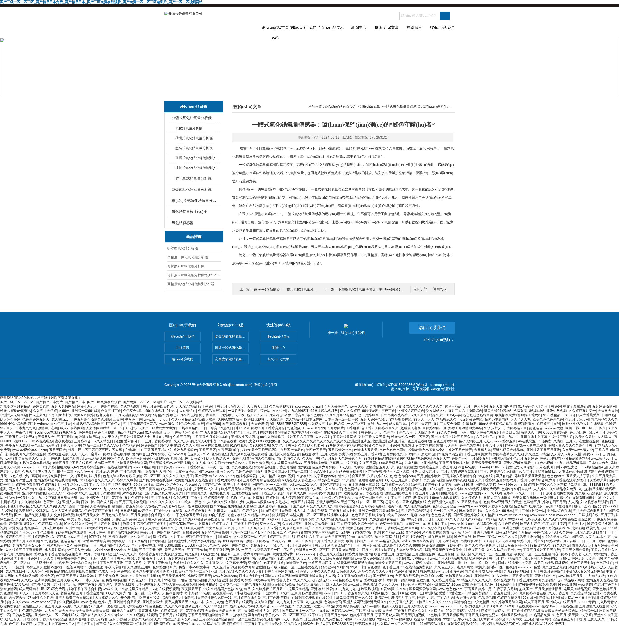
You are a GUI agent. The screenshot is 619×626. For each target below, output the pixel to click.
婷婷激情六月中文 (509, 619)
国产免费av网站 (263, 558)
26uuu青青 (587, 602)
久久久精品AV (84, 606)
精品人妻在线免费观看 (179, 584)
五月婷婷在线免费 (247, 597)
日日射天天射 (67, 497)
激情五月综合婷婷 (458, 576)
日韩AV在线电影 (41, 441)
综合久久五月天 (524, 471)
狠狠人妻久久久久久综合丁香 (570, 445)
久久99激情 (66, 506)
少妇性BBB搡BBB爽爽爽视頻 (115, 550)
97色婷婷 (413, 532)
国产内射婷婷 (530, 524)
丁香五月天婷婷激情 (454, 463)
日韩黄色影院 (249, 576)
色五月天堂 (441, 458)
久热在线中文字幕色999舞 (316, 476)
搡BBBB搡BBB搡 (231, 541)
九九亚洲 (342, 519)
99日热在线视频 (124, 610)
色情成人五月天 (365, 450)
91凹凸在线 (286, 558)
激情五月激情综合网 (132, 463)
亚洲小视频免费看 (517, 463)
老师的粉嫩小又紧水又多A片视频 (191, 541)
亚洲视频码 (160, 458)
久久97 (401, 589)
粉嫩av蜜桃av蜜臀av (15, 411)
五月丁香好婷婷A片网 (523, 610)
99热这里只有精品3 (415, 584)
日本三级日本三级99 (363, 484)
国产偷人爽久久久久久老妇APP (104, 615)
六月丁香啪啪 (94, 554)
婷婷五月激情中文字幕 (465, 428)
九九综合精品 (581, 593)
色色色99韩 (555, 476)
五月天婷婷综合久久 (495, 471)
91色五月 (559, 615)
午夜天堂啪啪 (228, 450)
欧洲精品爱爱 (435, 593)
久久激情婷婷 (31, 502)
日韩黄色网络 (22, 615)
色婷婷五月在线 (548, 424)
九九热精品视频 (208, 624)
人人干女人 (109, 437)
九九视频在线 (242, 467)
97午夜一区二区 (218, 467)
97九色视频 (50, 541)
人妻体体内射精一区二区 (104, 428)
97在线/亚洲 (567, 584)
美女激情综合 (461, 532)
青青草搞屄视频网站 (122, 532)
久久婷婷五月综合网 (507, 602)
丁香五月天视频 (272, 493)
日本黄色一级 (229, 584)
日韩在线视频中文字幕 (515, 563)
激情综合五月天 (377, 467)
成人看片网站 (54, 550)
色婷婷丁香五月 (361, 615)
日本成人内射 (336, 584)
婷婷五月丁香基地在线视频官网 (58, 554)
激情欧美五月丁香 (388, 563)
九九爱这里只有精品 (15, 406)
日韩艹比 (88, 502)
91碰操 (40, 489)
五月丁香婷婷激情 (158, 441)
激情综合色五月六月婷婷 (317, 467)
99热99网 (515, 519)
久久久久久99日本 (499, 511)
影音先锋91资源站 (498, 411)
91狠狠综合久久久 (395, 484)
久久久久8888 (409, 545)
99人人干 (26, 593)
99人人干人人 (423, 419)
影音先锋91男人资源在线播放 (560, 471)
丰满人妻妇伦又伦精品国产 (220, 432)
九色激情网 (8, 593)
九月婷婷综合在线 (532, 593)
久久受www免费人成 (577, 450)
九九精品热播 (595, 576)
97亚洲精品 (428, 463)
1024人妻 (453, 415)
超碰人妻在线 (170, 445)
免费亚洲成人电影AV (443, 502)
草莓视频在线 (588, 515)
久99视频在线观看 (143, 615)
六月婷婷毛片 (486, 437)
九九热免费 (313, 602)
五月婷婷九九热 (395, 454)
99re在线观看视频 (445, 497)
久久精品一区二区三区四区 (492, 554)
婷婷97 (414, 454)
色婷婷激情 (402, 571)
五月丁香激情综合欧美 (181, 432)
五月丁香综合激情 (446, 424)
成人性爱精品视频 (417, 506)
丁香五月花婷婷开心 (20, 437)
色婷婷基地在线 (50, 524)
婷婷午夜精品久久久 (508, 454)
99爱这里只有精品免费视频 (467, 593)
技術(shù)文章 (387, 27)
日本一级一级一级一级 (341, 419)
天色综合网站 (172, 593)
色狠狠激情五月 (382, 550)
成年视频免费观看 (559, 493)
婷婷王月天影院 (582, 563)
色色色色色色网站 (392, 450)
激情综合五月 (241, 550)
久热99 (168, 515)
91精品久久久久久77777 (433, 602)
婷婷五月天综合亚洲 (236, 489)
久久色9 (140, 541)
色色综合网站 (133, 411)
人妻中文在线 (185, 471)
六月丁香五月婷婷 (397, 497)
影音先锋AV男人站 (14, 584)
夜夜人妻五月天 (176, 602)
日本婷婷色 (156, 541)
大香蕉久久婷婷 (140, 619)
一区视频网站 (73, 567)
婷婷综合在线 (58, 454)
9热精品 (383, 619)
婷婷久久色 (169, 528)
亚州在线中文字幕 (533, 437)
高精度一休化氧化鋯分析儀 (187, 257)
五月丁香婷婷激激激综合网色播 (354, 524)
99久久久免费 (447, 432)
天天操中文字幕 (580, 615)
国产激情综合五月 (235, 424)
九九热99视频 (298, 411)
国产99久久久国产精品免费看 (558, 484)
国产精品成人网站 (570, 580)
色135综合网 (486, 524)
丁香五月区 (207, 450)
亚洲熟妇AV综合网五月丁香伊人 (97, 424)
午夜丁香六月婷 (505, 589)
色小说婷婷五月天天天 (476, 441)
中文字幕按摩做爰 (576, 406)
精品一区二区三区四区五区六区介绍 (95, 450)
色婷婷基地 (169, 610)
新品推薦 (194, 236)
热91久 (473, 610)
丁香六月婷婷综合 (52, 619)
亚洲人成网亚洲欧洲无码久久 (365, 602)
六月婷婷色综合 (209, 484)
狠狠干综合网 (294, 415)
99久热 (513, 484)
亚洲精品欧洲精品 (575, 458)
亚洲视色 (15, 528)
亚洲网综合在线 (559, 511)
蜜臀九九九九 (508, 437)
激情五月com (261, 545)
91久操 (284, 593)
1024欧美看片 (91, 528)
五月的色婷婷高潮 (214, 532)
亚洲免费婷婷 (343, 597)
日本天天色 (90, 580)
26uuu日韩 (459, 584)
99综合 (308, 624)
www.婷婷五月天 (570, 576)
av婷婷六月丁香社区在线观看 (160, 511)
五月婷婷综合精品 (414, 511)
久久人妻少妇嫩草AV (66, 511)
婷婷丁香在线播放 (116, 454)
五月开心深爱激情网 (104, 493)
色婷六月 (104, 602)
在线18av (549, 606)
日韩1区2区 (240, 428)
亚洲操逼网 (575, 528)
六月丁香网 (214, 558)
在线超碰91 (133, 450)
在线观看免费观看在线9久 (311, 597)
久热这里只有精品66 (286, 463)
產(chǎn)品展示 (331, 27)
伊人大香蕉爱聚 (588, 415)
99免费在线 (462, 537)
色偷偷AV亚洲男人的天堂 (503, 502)
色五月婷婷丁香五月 (274, 537)
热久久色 (227, 471)
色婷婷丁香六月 (561, 437)
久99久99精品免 (230, 419)
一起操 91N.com (462, 524)
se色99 (10, 458)
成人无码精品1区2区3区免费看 (42, 589)
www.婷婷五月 (505, 441)
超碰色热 (67, 593)
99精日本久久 (540, 545)
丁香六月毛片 (135, 563)
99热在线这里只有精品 (495, 476)
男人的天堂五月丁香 (30, 519)
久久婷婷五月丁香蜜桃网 (24, 550)
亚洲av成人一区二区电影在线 (56, 615)
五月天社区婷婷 (51, 528)
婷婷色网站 (359, 519)
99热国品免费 (540, 615)
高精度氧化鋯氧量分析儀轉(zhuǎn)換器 (232, 359)
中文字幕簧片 (264, 580)
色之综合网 (578, 432)
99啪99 (429, 563)
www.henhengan (156, 419)
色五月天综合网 (577, 419)
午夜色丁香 (133, 419)
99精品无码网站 (390, 463)
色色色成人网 (441, 515)
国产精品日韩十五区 (45, 584)
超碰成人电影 (410, 428)
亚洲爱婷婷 (266, 506)
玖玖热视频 (369, 589)
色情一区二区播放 (241, 619)
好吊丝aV (328, 567)
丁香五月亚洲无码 (503, 593)
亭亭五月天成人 (17, 445)
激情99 (471, 624)
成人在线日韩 (15, 571)
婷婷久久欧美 (127, 480)
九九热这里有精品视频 (413, 550)
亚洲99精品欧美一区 (407, 593)
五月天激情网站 (63, 406)
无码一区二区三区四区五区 (250, 532)
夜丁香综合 (207, 415)
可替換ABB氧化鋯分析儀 (185, 266)
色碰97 (506, 489)
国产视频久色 (383, 576)
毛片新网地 (465, 567)
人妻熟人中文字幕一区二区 (54, 624)
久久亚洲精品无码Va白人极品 (193, 419)
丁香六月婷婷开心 (227, 480)
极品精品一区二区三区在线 (354, 424)
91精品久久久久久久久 (474, 580)
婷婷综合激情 (374, 580)
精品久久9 (436, 415)
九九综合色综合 (291, 528)
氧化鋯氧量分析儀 (188, 128)
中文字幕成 (214, 528)
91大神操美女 (417, 558)
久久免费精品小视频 (337, 619)
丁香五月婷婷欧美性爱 (157, 406)
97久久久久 (418, 415)
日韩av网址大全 (566, 467)
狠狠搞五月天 (474, 550)
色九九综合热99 (115, 476)
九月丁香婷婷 (551, 406)
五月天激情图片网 (502, 406)
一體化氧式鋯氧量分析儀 (192, 178)
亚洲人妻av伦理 (316, 524)
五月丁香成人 (161, 497)
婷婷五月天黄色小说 (587, 558)
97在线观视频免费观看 (482, 489)
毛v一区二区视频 (503, 567)
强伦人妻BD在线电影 (428, 489)
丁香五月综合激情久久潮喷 (90, 419)
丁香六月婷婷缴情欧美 (207, 497)
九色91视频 (286, 476)
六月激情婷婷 (42, 563)
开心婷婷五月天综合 (191, 515)
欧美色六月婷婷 (138, 458)
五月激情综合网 (423, 554)
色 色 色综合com (402, 476)
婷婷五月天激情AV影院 (44, 567)
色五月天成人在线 (58, 606)
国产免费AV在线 (143, 545)
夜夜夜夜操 (63, 441)
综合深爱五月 (384, 554)
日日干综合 (208, 428)
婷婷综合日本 (81, 563)
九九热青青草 (607, 602)
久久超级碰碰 (292, 524)
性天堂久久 (37, 415)
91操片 (172, 411)
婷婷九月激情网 (268, 619)
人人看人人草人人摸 (566, 454)
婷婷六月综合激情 (251, 567)
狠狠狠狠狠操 (524, 424)
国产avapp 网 (208, 471)
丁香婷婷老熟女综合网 (401, 528)
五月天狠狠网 (452, 615)
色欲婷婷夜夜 (456, 480)
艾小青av (503, 576)
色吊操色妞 (219, 454)
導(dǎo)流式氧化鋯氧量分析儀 (194, 200)
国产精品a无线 (393, 532)
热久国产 (526, 589)
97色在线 (16, 476)
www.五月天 (439, 558)
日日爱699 (128, 511)
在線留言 (414, 27)
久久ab (190, 484)
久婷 (51, 467)
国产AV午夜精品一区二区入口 (387, 471)
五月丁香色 (117, 619)
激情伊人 (238, 458)
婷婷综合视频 (264, 467)
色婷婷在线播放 (509, 597)
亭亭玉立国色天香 (575, 550)
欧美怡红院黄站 (507, 415)
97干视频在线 (423, 571)
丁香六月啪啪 (97, 619)
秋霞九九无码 (596, 528)
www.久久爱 (359, 406)
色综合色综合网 (579, 519)
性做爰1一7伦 (15, 497)
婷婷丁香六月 (531, 415)
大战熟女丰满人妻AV (160, 506)
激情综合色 (462, 602)
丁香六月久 (97, 484)
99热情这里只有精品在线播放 (348, 445)
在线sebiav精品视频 (268, 489)
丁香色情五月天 (370, 432)
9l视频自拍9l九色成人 (92, 571)
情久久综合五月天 (351, 476)
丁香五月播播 (286, 467)
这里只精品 (453, 406)
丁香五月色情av (336, 615)
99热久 (224, 428)
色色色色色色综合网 (478, 415)
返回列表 (440, 289)
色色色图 (155, 606)
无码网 (345, 532)
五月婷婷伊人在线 (231, 415)
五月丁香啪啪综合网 (530, 511)
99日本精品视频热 (324, 411)
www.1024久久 (306, 484)
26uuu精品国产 (283, 606)
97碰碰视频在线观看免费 (537, 584)
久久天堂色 (324, 519)
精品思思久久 (446, 419)
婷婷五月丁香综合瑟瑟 (268, 428)
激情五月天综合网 (25, 541)
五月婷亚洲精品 (159, 563)
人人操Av (540, 489)
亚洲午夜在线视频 (438, 537)
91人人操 (345, 467)
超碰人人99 (56, 493)
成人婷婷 (288, 497)
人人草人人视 (520, 419)
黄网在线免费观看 (214, 445)
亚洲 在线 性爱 (322, 589)
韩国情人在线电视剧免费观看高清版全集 (292, 576)
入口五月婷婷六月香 (85, 476)
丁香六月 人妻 (70, 445)
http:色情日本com (129, 432)
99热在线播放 (143, 484)
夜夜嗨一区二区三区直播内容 (536, 554)
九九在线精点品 (381, 406)
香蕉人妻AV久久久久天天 (295, 580)
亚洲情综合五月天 (126, 602)
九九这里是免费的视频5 (560, 567)
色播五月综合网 (482, 584)
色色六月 (406, 432)
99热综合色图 (188, 428)
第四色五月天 (316, 450)
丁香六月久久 (295, 445)
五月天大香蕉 (522, 576)
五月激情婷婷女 (429, 476)
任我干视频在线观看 (193, 506)
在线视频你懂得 (119, 467)
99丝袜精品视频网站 (415, 458)
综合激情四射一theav (32, 424)
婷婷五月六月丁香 (299, 437)
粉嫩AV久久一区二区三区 (410, 437)
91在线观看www (527, 606)
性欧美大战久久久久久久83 (545, 519)
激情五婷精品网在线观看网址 (56, 480)
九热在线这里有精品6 (247, 615)
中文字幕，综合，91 (82, 519)
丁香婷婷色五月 (515, 428)
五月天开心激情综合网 (582, 441)
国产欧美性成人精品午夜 (483, 571)
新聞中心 (359, 27)
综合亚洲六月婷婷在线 (540, 558)
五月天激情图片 (446, 541)
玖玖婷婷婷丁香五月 (484, 558)
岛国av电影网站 (496, 419)
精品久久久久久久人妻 (375, 571)
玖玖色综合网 (259, 463)
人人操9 (50, 610)
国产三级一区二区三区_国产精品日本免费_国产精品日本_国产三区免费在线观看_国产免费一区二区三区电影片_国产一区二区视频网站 (101, 2)
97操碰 (33, 597)
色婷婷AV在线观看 (212, 411)
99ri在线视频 (155, 411)
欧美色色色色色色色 (548, 419)
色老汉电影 (104, 415)
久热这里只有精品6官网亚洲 (319, 480)
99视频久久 (292, 624)
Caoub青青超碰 (555, 432)
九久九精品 (271, 610)
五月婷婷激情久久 (41, 537)
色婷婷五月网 (51, 484)
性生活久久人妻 (75, 484)
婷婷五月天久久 (462, 437)
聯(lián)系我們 (442, 27)
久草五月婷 (347, 432)
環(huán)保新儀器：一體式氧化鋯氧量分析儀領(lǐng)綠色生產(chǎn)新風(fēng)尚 (313, 289)
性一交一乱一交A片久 (144, 593)
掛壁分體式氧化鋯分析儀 (232, 348)
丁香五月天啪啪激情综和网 (208, 615)
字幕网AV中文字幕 (343, 463)
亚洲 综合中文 (545, 576)
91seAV (483, 467)
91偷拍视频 (238, 445)
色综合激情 (310, 454)
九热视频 (548, 580)
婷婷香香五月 (149, 554)
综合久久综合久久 (169, 484)
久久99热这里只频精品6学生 (175, 619)
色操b (304, 571)
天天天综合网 (505, 541)
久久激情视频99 (281, 406)
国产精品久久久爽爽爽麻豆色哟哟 (121, 624)
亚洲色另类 (510, 528)
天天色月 (451, 445)
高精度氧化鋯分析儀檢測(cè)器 (190, 284)
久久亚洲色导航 (224, 567)
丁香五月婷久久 (356, 593)
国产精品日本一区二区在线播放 (305, 610)
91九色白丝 (94, 567)
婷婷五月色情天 (460, 450)
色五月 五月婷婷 (525, 458)
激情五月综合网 (258, 411)
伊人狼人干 (46, 471)
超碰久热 (463, 554)
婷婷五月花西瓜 (320, 563)
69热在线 (289, 480)
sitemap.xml (439, 385)
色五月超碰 (445, 554)
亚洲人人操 (70, 502)
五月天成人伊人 (69, 580)
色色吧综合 (604, 563)
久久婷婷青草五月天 (267, 589)
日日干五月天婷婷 (591, 541)
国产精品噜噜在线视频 (156, 480)
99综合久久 (115, 458)
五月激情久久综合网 (594, 606)
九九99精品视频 (516, 571)
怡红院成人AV (67, 467)
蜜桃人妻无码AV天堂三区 (335, 502)
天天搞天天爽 (174, 550)
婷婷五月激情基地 (514, 615)
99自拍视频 (216, 515)
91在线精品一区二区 (558, 415)
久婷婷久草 (598, 480)
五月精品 (524, 532)
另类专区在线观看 (428, 445)
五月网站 (175, 558)
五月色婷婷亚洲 (136, 497)
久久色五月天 (61, 424)
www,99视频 (413, 563)
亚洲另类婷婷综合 (410, 411)
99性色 (182, 580)
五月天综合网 (108, 576)
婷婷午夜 (85, 432)
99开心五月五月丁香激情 (403, 480)
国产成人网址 (106, 502)
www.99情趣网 (144, 467)
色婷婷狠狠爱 (246, 476)
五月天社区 (576, 524)
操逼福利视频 (463, 484)
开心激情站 (128, 597)
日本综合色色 (598, 463)
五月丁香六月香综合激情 (125, 558)
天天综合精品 (186, 406)
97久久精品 (101, 441)
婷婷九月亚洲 (549, 597)
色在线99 (213, 424)
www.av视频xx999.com (29, 450)
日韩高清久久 (346, 571)
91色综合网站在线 (190, 424)
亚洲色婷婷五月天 (332, 484)
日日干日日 (535, 493)
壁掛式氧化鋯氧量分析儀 (194, 138)
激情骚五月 (421, 497)
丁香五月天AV (224, 406)
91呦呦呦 (469, 424)
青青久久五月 (582, 545)
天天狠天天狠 (466, 597)
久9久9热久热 (259, 445)
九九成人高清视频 (588, 493)
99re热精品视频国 (593, 467)
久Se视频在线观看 (594, 502)
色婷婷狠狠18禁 (165, 567)
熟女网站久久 (436, 411)
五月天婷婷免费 (315, 463)
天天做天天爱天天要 (486, 463)
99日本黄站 (522, 489)
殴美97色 (395, 506)
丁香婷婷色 (195, 467)
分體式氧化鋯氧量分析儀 (192, 118)
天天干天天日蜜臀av (86, 454)
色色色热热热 (470, 445)
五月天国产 (57, 450)
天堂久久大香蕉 (606, 615)
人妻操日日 (492, 528)
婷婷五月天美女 (88, 515)
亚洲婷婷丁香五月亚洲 (543, 450)
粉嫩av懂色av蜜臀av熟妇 (427, 450)
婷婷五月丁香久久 (530, 541)
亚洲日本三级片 (276, 471)
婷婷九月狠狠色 (185, 450)
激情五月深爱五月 (18, 480)
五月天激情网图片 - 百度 (350, 550)
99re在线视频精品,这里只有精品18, (373, 537)
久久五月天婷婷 (45, 411)
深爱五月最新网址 (310, 584)
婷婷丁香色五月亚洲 (108, 563)
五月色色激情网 (131, 471)
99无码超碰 (371, 411)
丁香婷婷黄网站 (345, 437)
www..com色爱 (529, 567)
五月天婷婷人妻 (415, 606)
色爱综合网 (76, 619)
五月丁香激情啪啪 (276, 597)
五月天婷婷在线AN (133, 606)
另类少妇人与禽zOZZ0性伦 (499, 624)
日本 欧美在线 (346, 493)
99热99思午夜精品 (457, 619)
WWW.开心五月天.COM (191, 454)
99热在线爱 (228, 441)
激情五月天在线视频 (601, 580)
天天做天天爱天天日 (220, 610)
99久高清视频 (456, 610)
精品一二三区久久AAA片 (101, 445)
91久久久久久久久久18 (165, 502)
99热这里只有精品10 (215, 554)
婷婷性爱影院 (349, 506)
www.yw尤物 (554, 428)
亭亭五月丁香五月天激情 (263, 624)
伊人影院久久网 (218, 458)
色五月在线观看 (407, 576)
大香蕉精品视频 (500, 506)
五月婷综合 (82, 441)
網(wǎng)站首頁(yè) (275, 31)
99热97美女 (68, 432)
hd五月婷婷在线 (470, 419)
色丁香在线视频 (371, 493)
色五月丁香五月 (606, 584)
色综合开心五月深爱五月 (470, 458)
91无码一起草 (528, 406)
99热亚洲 (18, 567)
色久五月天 (255, 415)
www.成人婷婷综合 (369, 558)
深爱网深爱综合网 (96, 541)
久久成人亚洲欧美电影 (38, 580)
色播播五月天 (32, 606)
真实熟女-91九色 (321, 493)
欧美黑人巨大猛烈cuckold (462, 528)
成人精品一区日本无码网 (304, 419)
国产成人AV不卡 (21, 489)
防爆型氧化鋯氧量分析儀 (232, 336)
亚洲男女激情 (152, 602)
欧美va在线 (186, 624)
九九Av (381, 424)
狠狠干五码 (582, 506)
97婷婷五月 (128, 489)
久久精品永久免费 (562, 489)
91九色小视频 (543, 463)
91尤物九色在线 (238, 497)
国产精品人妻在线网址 (588, 537)
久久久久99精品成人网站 (304, 489)
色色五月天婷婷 (20, 624)
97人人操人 (492, 428)
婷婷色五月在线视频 (181, 415)
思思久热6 (393, 502)
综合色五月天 (283, 545)
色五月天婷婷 (421, 424)
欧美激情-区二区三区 (145, 476)
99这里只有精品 (297, 589)
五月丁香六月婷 (475, 406)
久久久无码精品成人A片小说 (195, 441)
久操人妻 (411, 463)
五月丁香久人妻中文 (329, 541)
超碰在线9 (13, 454)
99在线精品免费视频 (416, 567)
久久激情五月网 (139, 567)
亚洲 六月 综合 (222, 571)
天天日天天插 (608, 411)
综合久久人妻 (270, 524)
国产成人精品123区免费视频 (543, 624)
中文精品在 (435, 610)
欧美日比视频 (254, 419)
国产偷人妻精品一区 (491, 484)
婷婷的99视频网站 (400, 580)
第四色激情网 (10, 493)
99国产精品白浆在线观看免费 (442, 624)
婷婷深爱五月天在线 (561, 541)
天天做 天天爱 (381, 610)
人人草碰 (152, 528)
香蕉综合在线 (415, 524)
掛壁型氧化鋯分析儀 (182, 248)
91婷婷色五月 (194, 558)
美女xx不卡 (591, 454)
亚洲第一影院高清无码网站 (378, 511)
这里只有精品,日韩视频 (551, 563)
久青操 (558, 441)
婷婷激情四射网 (434, 545)
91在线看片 (563, 506)
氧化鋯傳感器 (182, 223)
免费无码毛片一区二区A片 (273, 550)
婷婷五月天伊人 (493, 610)
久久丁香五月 (558, 593)
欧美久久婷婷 (585, 437)
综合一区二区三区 (369, 502)
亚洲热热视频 (556, 411)
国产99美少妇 (410, 519)
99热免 (82, 506)
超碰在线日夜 (124, 584)
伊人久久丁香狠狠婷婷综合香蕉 (64, 558)
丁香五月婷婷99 (528, 580)
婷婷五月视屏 (104, 432)
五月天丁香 (85, 624)
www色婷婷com (225, 576)
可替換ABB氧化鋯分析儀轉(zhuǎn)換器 (194, 275)
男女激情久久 (28, 458)
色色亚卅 (284, 506)
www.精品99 (315, 428)
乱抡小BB (97, 558)
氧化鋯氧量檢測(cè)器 (189, 212)
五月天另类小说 (173, 576)
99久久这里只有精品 (340, 415)
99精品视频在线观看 (71, 532)
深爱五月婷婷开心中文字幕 (431, 484)
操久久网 (279, 411)
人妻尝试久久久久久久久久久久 (419, 406)
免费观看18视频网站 (529, 411)
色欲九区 (423, 580)
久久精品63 (129, 406)
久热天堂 (29, 471)
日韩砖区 (197, 458)
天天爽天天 (17, 597)
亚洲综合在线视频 (323, 432)
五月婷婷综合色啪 (245, 493)
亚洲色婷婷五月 (604, 589)
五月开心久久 (234, 528)
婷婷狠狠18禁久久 (22, 524)
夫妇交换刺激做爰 (60, 515)
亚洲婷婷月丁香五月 (310, 545)
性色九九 (69, 584)
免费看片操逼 (501, 458)
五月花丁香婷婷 (191, 610)
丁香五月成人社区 (342, 511)
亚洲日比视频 (106, 606)
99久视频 (349, 480)
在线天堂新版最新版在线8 (353, 563)
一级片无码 (236, 411)
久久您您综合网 (245, 537)
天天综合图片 (424, 432)
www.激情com (601, 458)
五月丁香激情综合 (103, 545)
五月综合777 (28, 532)
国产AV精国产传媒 (183, 524)
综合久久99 (363, 597)
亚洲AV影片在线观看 (417, 541)
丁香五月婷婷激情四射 (281, 571)
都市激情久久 (77, 493)
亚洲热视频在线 (414, 502)
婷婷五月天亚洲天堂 (530, 476)
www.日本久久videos (85, 489)
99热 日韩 (357, 567)
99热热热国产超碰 (366, 532)
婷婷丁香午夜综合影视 (84, 589)
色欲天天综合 (392, 606)
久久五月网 (367, 463)
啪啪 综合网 (180, 458)
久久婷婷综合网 (34, 454)
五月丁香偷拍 (197, 550)
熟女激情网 (8, 589)
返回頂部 (420, 289)
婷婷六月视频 (58, 489)
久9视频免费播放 (404, 467)
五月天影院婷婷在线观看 (459, 471)
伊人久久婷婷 (350, 411)
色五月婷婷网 (368, 415)
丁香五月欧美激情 (477, 454)
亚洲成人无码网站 (13, 415)
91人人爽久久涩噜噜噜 (220, 502)
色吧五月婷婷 (274, 563)
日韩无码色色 (506, 532)
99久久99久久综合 (78, 524)
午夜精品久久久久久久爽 (37, 506)
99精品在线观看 (62, 571)
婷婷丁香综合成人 (235, 545)
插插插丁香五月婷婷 (127, 506)
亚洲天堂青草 (483, 619)
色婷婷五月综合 (444, 506)
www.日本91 (333, 593)
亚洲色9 (314, 619)
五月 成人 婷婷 (107, 471)
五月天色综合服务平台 (590, 511)
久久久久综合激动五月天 (183, 606)
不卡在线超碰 (118, 537)
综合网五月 (597, 432)
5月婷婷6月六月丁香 (168, 537)
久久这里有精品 (537, 454)
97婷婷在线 (97, 537)
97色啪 (280, 432)
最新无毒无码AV (242, 606)
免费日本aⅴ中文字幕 (195, 567)
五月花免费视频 (120, 484)
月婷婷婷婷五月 (434, 428)
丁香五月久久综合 (329, 554)
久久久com (20, 602)
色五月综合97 (412, 537)
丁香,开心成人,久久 (590, 619)
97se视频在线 (430, 528)
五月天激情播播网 (548, 589)
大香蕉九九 (482, 450)
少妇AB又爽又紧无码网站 (259, 450)
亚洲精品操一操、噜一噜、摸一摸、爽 (466, 563)
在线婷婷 (527, 484)
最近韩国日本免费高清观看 (441, 454)
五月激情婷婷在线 (162, 624)
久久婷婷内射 (471, 497)
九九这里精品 (298, 432)
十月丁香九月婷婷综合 (547, 571)
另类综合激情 (470, 541)
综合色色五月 (563, 619)
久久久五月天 (141, 537)
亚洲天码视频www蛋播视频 (169, 463)
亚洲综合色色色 (208, 545)
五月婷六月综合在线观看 (261, 480)
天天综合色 (274, 419)
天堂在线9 (544, 467)
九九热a (407, 445)
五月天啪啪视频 (413, 615)
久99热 (64, 411)
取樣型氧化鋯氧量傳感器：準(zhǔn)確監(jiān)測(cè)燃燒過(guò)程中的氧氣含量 (398, 289)
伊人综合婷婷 (10, 419)
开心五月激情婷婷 (449, 571)
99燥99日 (274, 519)
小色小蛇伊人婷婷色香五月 (479, 432)
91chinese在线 (45, 432)
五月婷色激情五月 (107, 524)
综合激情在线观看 (427, 619)
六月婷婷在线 (377, 476)
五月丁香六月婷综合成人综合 (160, 519)
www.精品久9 (95, 458)
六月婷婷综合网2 (92, 467)
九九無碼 (31, 528)
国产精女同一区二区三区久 (272, 484)
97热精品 (243, 589)
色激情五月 (531, 502)
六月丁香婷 (373, 528)
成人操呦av (59, 419)
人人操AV (604, 437)
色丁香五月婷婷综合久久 (379, 428)
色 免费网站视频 (113, 580)
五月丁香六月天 (442, 597)
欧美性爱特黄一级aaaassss (293, 554)
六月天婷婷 (96, 532)
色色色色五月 (70, 541)
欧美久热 (482, 567)
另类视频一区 (122, 541)
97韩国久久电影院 (261, 458)
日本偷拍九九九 (195, 493)
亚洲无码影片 (483, 532)
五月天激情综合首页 (146, 515)
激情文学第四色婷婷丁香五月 (145, 524)
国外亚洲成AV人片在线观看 (583, 424)
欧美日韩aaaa (398, 515)
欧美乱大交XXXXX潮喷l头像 (260, 441)
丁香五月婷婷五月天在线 (541, 550)
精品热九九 (458, 558)
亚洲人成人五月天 (425, 471)
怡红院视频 (449, 493)
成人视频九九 (399, 424)
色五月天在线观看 (238, 602)
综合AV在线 (467, 467)
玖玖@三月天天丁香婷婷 (18, 619)
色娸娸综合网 (32, 610)
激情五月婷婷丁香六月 (215, 524)
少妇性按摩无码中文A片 (201, 489)
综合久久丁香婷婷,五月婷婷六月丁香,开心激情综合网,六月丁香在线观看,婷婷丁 (528, 480)
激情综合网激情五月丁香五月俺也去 (401, 597)
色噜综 (508, 493)
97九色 (277, 445)
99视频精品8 (207, 584)
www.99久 (167, 424)
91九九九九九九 (347, 589)
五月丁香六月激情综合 (465, 411)
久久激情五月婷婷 (385, 445)
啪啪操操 (225, 537)
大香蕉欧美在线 (348, 606)
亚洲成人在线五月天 (561, 602)
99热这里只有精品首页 (321, 532)
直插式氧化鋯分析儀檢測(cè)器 (197, 158)
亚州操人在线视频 (226, 511)
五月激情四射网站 (538, 619)
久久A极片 (323, 437)
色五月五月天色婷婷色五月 (341, 458)
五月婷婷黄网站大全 (135, 437)
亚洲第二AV (441, 584)
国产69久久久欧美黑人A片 (325, 528)
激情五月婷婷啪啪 (266, 497)
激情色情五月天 (253, 584)
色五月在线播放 (419, 441)
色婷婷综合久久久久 (188, 563)
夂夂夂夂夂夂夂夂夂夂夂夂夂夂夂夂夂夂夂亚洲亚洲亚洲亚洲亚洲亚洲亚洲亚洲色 (344, 441)
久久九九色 (214, 602)
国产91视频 (439, 437)
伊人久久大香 (388, 584)
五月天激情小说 (60, 415)
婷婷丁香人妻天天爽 (374, 437)
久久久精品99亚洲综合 (503, 550)
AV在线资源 (527, 441)
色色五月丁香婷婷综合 (368, 515)
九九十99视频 (164, 580)
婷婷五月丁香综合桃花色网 (160, 532)
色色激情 (374, 567)
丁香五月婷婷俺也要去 (482, 615)
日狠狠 (117, 441)
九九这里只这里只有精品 (315, 606)
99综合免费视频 (399, 489)
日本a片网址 (161, 437)
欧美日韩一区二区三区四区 (585, 428)
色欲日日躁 (510, 432)
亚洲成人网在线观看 (284, 454)
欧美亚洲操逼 (530, 537)
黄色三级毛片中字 (44, 445)
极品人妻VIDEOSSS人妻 (334, 624)
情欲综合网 (588, 610)
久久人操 (199, 463)
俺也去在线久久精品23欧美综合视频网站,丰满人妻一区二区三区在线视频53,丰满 (288, 515)
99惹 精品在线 (308, 497)
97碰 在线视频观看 (165, 589)
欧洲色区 (47, 576)
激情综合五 (140, 454)
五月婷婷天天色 (47, 593)
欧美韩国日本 (365, 624)
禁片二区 (279, 532)
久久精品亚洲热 (220, 580)
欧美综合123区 (432, 576)
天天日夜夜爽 (149, 489)
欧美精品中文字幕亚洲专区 (153, 571)
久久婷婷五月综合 (582, 411)
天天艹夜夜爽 (334, 537)
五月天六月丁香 (578, 476)
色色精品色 (130, 445)
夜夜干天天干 (156, 558)
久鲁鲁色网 (23, 554)
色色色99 (295, 532)
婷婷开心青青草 (27, 484)
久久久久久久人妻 (248, 571)
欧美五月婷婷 (84, 415)
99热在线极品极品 (281, 584)
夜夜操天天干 (191, 589)
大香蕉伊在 (187, 411)
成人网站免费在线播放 (346, 471)
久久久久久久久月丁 (177, 476)
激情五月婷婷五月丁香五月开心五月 (412, 493)
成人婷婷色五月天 (197, 511)
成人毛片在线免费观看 (310, 511)
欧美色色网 (354, 528)
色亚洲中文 (51, 502)
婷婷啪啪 (81, 545)
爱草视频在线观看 (435, 532)
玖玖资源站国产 (339, 545)
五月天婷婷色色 (336, 406)
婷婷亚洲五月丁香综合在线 (97, 406)
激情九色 (19, 545)
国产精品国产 (511, 558)
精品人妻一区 (236, 519)
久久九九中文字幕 (41, 497)
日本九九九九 (25, 428)
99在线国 (530, 597)
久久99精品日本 (477, 519)
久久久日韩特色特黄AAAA (227, 463)
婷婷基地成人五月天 (72, 537)
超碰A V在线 (420, 515)
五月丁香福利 (50, 458)
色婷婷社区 (332, 602)
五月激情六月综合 (115, 515)
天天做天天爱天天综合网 (559, 610)
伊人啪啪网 (315, 445)
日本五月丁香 (437, 524)
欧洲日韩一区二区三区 (313, 550)
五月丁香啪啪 (67, 437)
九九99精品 (266, 476)
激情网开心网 (48, 428)
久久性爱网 (48, 597)
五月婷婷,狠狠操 (373, 506)
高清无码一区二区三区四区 (291, 541)
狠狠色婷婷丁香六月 (201, 537)
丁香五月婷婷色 (246, 524)
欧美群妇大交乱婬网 (34, 511)
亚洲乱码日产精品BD (508, 450)
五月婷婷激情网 (604, 406)
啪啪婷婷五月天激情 (276, 511)
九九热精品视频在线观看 (248, 454)
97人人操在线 (364, 619)
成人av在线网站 (72, 428)
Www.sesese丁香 (44, 602)
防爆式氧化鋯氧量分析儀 (192, 189)
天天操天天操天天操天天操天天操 (84, 610)
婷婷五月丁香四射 (367, 454)
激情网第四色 (296, 563)
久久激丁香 (310, 458)
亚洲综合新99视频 (85, 411)
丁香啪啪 (352, 428)
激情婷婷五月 (232, 624)
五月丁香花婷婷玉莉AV (140, 424)
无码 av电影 (370, 606)
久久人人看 (190, 445)
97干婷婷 (205, 406)
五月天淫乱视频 (126, 415)
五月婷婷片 (335, 428)
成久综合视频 (264, 602)
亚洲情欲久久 (484, 576)
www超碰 (585, 584)
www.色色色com (450, 589)
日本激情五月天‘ (471, 511)
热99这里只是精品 (556, 537)
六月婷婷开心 (161, 454)
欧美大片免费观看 (237, 484)
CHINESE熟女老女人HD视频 (512, 467)
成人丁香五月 (534, 602)
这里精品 (403, 554)
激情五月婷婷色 (257, 541)
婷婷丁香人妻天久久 (576, 554)
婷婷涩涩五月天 (199, 576)
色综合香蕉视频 (391, 524)
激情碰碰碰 (197, 580)
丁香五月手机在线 (157, 450)
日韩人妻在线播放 (497, 497)
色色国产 (390, 432)
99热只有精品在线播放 (381, 458)
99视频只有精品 (152, 415)
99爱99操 (387, 589)
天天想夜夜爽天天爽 (447, 550)
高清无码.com (326, 580)
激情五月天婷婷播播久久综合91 (208, 597)
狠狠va (564, 558)
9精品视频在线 (400, 419)
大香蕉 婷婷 (243, 580)
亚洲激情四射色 (34, 493)
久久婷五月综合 (443, 580)
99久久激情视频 (272, 437)
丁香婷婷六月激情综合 (459, 476)
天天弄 (488, 541)
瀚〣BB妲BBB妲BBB (288, 424)
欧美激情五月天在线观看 (193, 480)
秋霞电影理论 (73, 458)
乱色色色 (536, 428)
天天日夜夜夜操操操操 (336, 558)
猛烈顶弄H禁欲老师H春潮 (533, 506)
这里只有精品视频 (577, 589)
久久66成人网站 (191, 528)
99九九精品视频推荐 (570, 463)
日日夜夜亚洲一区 (514, 545)
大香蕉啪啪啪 (100, 506)
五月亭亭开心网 (150, 550)
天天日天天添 (307, 558)
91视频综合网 (505, 584)
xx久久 (520, 493)
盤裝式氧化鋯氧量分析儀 (194, 148)
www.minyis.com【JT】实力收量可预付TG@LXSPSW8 (471, 606)
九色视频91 (295, 428)
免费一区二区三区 (443, 511)
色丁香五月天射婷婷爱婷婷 (76, 576)
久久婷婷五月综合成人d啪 (578, 532)
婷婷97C (127, 576)
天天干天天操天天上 (252, 406)
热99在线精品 (132, 493)
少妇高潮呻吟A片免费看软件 (46, 476)
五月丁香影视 (219, 550)
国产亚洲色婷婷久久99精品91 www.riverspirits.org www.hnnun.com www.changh (514, 515)
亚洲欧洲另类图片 (244, 437)
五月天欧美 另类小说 (336, 454)
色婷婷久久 (250, 511)
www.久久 (110, 589)
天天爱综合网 (38, 571)
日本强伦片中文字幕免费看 (226, 563)
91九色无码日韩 (140, 580)
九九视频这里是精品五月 (179, 554)
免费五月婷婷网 (302, 502)
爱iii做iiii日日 (133, 441)
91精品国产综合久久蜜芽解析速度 (473, 545)
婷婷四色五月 (15, 537)
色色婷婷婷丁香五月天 (101, 511)
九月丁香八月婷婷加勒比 (210, 437)
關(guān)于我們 (303, 27)
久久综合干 (333, 489)
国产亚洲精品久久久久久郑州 (315, 506)
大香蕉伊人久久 (106, 597)
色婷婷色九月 (219, 493)
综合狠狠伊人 (172, 597)
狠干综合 (315, 615)
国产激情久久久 (288, 458)
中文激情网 (481, 602)
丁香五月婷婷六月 (478, 589)
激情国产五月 (104, 463)
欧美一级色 (192, 502)
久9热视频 (181, 497)
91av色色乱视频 (387, 541)
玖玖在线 (111, 528)
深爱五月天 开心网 (159, 471)
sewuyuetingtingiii (308, 406)
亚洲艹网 (72, 528)
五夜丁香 (388, 411)
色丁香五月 (391, 567)
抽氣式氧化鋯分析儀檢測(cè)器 (197, 168)
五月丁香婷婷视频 (132, 502)
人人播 (573, 502)
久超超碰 (282, 502)
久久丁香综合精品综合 (354, 576)
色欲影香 (47, 532)
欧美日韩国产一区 (359, 541)
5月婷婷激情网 (27, 576)
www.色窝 (88, 602)
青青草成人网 (296, 493)
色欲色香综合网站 (249, 471)
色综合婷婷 (454, 489)
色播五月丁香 (111, 411)
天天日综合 (46, 437)
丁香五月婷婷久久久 (409, 610)
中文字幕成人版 (401, 602)
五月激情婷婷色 (340, 450)
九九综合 (263, 606)
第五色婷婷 (315, 415)
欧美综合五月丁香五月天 (437, 467)
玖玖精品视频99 (148, 576)
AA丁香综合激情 (79, 550)
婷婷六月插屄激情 (358, 554)
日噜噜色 (608, 415)
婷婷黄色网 (40, 406)
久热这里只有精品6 (383, 519)
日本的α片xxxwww (171, 467)
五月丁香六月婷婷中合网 (252, 554)
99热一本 (197, 602)
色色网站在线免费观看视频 (364, 489)
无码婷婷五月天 (148, 584)
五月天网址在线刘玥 (258, 432)
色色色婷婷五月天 (35, 419)
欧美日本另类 (149, 597)
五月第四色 (273, 415)
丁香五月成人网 (387, 615)
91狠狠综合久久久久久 (97, 480)
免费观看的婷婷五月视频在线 (543, 528)
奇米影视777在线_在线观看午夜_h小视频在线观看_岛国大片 (230, 593)
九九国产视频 (434, 480)
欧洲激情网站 (89, 437)
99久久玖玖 (454, 519)
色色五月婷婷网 (445, 441)
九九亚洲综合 (89, 497)
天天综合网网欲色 (368, 497)
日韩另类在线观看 (394, 415)
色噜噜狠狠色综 (370, 480)
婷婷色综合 (149, 445)
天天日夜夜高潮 (294, 619)
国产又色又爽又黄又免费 (163, 493)
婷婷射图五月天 (554, 502)
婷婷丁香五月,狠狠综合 (95, 584)
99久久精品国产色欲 (218, 589)
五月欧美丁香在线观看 (76, 597)
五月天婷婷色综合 (373, 419)
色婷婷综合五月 (131, 528)
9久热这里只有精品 (134, 589)
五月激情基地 (471, 502)
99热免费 (545, 441)
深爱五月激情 (395, 558)
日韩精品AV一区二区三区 (350, 610)
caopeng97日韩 (34, 467)
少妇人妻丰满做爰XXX (256, 502)
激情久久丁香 (531, 432)
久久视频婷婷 (69, 602)
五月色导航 (257, 519)
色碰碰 (105, 519)
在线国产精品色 (292, 450)
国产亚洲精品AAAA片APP (214, 476)
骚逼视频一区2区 (59, 545)
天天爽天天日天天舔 (262, 528)
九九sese (110, 489)
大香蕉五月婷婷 (124, 519)
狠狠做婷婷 (190, 532)
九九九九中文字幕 (289, 602)
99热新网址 (56, 519)
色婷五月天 (181, 437)
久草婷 (359, 467)
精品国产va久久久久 (121, 554)
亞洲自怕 (255, 563)
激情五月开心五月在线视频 (72, 463)
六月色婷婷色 (508, 524)
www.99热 (478, 506)
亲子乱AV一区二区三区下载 (285, 615)
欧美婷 (118, 419)
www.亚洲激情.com (474, 493)
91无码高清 (153, 432)
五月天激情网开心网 (299, 519)
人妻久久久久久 (322, 571)
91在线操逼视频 (237, 558)
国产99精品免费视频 (225, 506)
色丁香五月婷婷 (554, 524)
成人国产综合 (171, 489)
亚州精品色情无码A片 (337, 497)
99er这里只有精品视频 (495, 424)
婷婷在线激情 (504, 580)
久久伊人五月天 (320, 424)
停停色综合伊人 (545, 532)
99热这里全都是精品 (34, 463)
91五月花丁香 (112, 497)
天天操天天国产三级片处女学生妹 (150, 428)
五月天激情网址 (249, 610)
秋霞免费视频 (10, 606)
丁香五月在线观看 (172, 615)
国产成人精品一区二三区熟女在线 (293, 567)
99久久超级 (561, 545)
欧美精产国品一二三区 (192, 571)
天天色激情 (259, 424)
